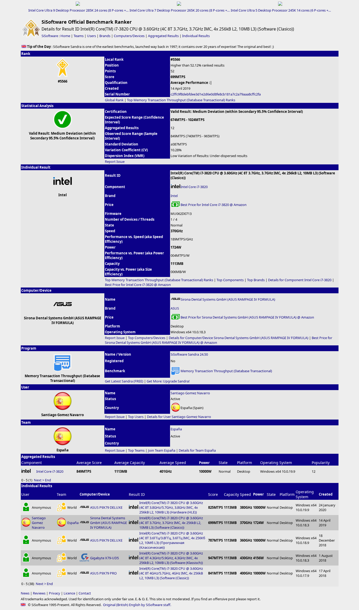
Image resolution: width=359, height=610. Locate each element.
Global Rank (114, 100)
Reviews (39, 593)
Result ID (137, 494)
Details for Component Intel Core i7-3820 (299, 280)
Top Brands (256, 280)
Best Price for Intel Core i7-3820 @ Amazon (214, 204)
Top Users (135, 416)
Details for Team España (197, 450)
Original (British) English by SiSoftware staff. (137, 604)
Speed (245, 494)
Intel (174, 195)
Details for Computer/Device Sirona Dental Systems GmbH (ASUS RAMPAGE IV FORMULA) (238, 337)
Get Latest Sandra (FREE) (124, 381)
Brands (104, 35)
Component (31, 462)
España (176, 429)
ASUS (175, 308)
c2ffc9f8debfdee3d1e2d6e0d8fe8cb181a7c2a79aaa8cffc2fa (216, 94)
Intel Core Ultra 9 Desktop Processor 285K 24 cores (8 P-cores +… (78, 10)
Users (91, 35)
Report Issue (115, 161)
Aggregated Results (163, 35)
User (25, 494)
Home (65, 35)
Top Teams (136, 450)
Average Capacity (129, 462)
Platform (244, 462)
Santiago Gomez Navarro (190, 393)
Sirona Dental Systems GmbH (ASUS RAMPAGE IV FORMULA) (228, 299)
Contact (85, 593)
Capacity (231, 494)
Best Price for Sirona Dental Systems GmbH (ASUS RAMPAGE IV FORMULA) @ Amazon (247, 317)
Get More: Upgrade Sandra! (168, 381)
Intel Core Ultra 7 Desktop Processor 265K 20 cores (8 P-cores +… (180, 10)
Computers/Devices (129, 35)
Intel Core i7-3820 (194, 186)
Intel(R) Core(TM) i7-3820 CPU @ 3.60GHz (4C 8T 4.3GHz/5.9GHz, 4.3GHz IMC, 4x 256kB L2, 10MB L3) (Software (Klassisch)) (171, 558)
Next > (39, 480)
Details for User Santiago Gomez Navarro (179, 416)
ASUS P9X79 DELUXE (106, 507)
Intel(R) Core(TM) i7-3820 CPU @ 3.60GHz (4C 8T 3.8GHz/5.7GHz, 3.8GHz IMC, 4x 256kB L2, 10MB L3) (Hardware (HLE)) (171, 507)
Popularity (321, 462)
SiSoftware (50, 35)
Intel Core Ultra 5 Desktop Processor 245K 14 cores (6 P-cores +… (281, 10)
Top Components (230, 280)
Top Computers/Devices (146, 337)
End (48, 480)
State (223, 462)
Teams (79, 35)
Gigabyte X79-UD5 (104, 558)
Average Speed (173, 462)
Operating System (276, 462)
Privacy (54, 593)
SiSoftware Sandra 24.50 (189, 354)
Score (213, 494)
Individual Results (196, 35)
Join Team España (161, 450)
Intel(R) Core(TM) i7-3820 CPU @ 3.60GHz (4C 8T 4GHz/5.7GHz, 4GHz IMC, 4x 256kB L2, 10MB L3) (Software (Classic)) (171, 573)
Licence (69, 593)
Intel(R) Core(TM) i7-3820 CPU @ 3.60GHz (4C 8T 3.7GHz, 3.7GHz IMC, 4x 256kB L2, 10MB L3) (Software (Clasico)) (171, 523)
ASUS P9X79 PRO (103, 573)
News (25, 593)
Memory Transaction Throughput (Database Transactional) (226, 371)
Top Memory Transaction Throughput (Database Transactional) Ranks (181, 100)
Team (61, 494)
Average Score (89, 462)
